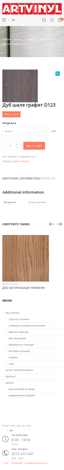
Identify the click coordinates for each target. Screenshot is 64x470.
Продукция (16, 462)
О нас (6, 462)
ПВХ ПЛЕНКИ (12, 313)
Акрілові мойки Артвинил (22, 389)
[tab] (20, 178)
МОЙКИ (9, 382)
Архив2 (30, 39)
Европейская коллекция (21, 344)
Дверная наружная (18, 331)
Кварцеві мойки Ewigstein (22, 395)
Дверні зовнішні (48, 39)
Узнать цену (11, 114)
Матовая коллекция (19, 351)
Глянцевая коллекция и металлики (27, 325)
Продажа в (9, 123)
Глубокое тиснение (19, 319)
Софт (11, 363)
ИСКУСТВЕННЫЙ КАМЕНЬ (19, 370)
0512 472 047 (23, 453)
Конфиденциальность (36, 462)
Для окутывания (17, 338)
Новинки (13, 357)
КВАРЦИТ (10, 376)
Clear (53, 131)
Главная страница (11, 39)
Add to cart (34, 145)
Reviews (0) (47, 178)
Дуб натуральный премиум (23, 288)
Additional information (20, 178)
